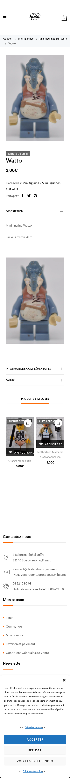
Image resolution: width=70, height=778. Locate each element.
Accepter (35, 740)
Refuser (35, 750)
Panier (10, 618)
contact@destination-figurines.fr (35, 569)
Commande (14, 626)
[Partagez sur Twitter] (29, 196)
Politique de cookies (33, 771)
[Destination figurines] (35, 16)
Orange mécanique (19, 461)
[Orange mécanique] (20, 436)
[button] (64, 680)
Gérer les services (34, 727)
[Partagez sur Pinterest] (35, 196)
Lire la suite (28, 423)
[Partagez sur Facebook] (22, 196)
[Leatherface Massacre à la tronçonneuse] (50, 432)
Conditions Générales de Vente (27, 653)
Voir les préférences (35, 761)
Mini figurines (25, 38)
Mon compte (15, 635)
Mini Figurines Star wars (53, 38)
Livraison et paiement (20, 644)
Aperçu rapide (24, 452)
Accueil (7, 38)
